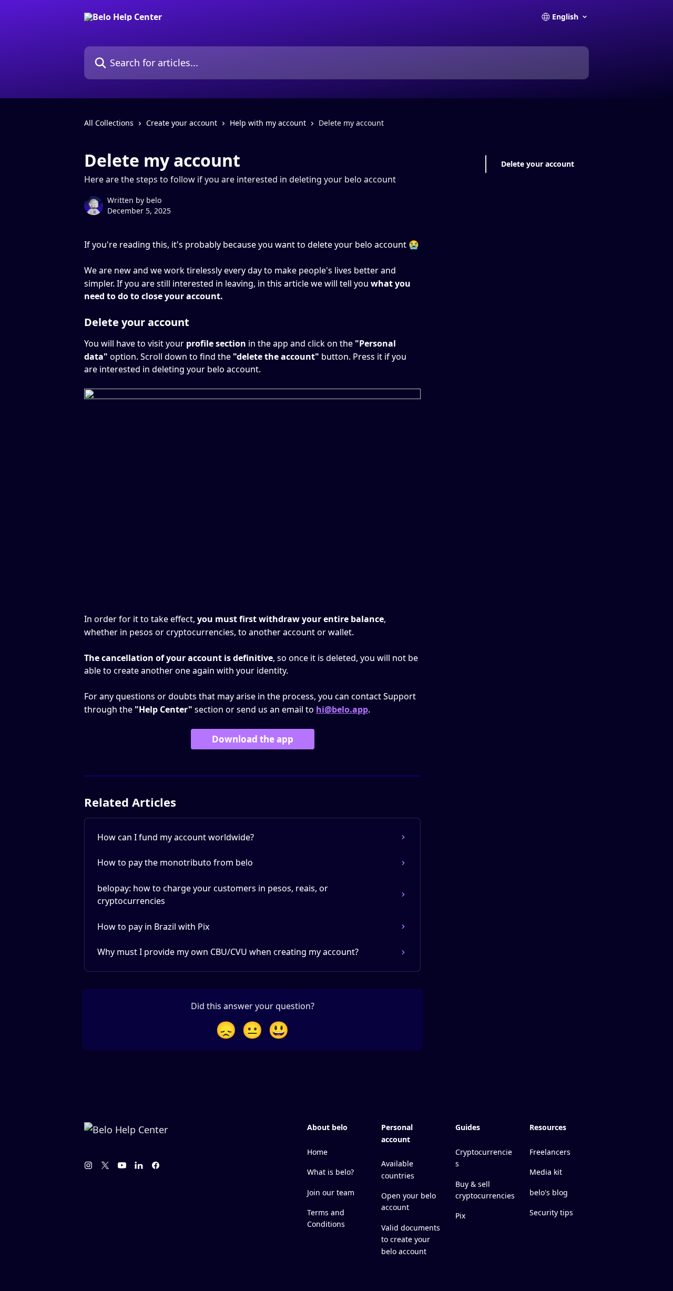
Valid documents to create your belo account (410, 1239)
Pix (460, 1216)
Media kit (545, 1172)
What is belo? (330, 1172)
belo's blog (548, 1192)
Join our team (330, 1192)
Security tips (551, 1212)
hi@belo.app (342, 709)
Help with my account (268, 123)
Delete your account (537, 164)
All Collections (109, 123)
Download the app (252, 739)
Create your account (181, 123)
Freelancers (549, 1152)
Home (317, 1152)
